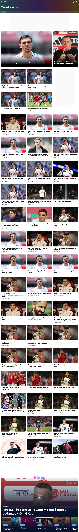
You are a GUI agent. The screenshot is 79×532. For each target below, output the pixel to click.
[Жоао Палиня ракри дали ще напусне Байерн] (65, 355)
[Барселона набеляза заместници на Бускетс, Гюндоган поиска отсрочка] (13, 446)
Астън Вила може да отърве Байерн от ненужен (12, 179)
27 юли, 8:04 (4, 157)
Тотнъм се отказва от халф (62, 201)
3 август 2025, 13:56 (32, 251)
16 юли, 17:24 (4, 181)
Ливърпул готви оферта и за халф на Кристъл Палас (39, 433)
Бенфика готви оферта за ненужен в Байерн (39, 179)
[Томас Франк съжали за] (13, 214)
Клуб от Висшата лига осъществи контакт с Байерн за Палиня (12, 86)
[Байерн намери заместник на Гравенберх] (39, 401)
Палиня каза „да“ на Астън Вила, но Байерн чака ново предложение (12, 109)
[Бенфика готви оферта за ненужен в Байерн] (39, 169)
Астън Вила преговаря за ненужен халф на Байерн (38, 109)
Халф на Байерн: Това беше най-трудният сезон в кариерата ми (37, 342)
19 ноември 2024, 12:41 (32, 390)
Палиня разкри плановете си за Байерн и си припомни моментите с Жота (12, 295)
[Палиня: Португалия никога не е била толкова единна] (39, 214)
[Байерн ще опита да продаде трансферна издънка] (39, 355)
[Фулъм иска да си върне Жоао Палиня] (65, 332)
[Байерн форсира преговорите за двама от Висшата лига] (65, 378)
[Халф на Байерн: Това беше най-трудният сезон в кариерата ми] (39, 332)
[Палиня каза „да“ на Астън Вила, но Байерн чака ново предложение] (13, 99)
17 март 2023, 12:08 (32, 459)
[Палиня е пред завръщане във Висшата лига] (65, 284)
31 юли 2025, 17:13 (5, 274)
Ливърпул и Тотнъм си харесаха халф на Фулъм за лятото (65, 456)
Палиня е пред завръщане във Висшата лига (63, 294)
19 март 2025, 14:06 (58, 368)
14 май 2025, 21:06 (5, 345)
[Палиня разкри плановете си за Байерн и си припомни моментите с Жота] (13, 284)
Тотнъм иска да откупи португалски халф (65, 224)
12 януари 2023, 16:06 (58, 459)
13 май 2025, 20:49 (31, 345)
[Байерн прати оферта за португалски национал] (13, 424)
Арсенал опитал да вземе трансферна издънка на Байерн (39, 294)
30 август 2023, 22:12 (32, 413)
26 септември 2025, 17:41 (59, 227)
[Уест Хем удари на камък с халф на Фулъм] (65, 424)
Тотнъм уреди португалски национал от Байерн (65, 248)
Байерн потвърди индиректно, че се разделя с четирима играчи (13, 132)
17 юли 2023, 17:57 (57, 436)
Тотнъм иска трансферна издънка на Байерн (65, 271)
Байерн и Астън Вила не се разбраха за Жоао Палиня (39, 86)
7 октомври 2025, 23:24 (32, 227)
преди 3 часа (4, 64)
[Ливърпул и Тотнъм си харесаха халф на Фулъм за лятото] (65, 446)
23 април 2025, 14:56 (58, 343)
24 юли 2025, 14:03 (31, 274)
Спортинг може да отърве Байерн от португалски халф (39, 201)
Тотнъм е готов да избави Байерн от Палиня (39, 271)
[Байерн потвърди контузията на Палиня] (39, 378)
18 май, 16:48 (30, 204)
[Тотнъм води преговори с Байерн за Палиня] (65, 169)
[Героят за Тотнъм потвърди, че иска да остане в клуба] (13, 192)
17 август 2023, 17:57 (32, 436)
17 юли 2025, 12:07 (31, 296)
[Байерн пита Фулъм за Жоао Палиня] (65, 401)
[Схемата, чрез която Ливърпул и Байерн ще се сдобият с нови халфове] (13, 401)
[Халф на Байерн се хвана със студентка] (13, 332)
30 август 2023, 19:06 (58, 412)
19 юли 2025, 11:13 (57, 274)
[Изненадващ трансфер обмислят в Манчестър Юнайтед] (39, 308)
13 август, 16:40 (5, 111)
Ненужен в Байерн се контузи (63, 131)
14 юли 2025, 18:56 (57, 296)
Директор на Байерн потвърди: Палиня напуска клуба (37, 248)
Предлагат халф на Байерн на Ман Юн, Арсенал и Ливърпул (13, 365)
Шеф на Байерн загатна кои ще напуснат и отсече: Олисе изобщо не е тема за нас (39, 156)
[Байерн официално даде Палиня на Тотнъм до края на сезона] (13, 238)
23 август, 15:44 (57, 64)
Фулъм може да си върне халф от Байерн (11, 318)
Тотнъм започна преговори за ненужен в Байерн (11, 271)
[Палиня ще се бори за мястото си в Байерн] (13, 145)
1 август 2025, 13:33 (58, 251)
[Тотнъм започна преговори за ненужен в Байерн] (13, 261)
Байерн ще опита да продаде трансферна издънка (36, 365)
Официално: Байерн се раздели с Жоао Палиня (20, 63)
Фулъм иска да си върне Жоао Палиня (65, 342)
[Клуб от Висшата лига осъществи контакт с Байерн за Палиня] (13, 76)
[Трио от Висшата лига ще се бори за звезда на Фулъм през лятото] (39, 446)
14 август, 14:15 (31, 89)
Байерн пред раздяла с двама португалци (10, 388)
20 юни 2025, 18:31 (5, 321)
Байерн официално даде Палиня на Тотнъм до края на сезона (12, 248)
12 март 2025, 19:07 (6, 390)
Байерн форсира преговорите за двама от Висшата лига (64, 388)
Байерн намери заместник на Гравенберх (36, 411)
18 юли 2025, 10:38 (5, 298)
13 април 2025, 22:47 (32, 368)
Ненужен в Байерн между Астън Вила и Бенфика (65, 155)
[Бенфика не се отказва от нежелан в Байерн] (39, 122)
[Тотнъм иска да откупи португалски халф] (65, 214)
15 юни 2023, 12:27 (5, 459)
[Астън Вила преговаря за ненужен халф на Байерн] (39, 99)
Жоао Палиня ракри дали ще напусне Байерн (65, 365)
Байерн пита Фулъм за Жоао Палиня (64, 410)
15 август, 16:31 (5, 89)
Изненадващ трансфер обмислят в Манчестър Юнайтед (38, 318)
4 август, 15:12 (5, 134)
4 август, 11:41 (31, 134)
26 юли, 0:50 (30, 158)
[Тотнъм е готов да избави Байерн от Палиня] (39, 261)
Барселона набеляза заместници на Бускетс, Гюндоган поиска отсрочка (13, 456)
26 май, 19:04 (4, 204)
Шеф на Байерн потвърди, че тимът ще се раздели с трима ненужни (65, 62)
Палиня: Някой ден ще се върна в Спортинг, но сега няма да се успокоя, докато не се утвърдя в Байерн (65, 319)
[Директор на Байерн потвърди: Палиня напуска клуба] (39, 238)
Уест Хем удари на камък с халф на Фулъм (64, 433)
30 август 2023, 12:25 (6, 436)
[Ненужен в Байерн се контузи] (65, 122)
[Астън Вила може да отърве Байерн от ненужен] (13, 169)
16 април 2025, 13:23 (5, 368)
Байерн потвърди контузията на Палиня (38, 388)
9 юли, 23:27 (30, 181)
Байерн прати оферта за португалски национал (9, 433)
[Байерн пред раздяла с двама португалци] (13, 378)
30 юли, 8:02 (56, 133)
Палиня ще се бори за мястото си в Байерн (12, 155)
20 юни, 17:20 (56, 181)
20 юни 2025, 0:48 (31, 321)
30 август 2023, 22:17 (6, 413)
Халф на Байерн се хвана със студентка (10, 342)
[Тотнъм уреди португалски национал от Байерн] (65, 238)
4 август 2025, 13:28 (6, 251)
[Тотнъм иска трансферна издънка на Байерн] (65, 261)
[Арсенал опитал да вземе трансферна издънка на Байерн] (39, 284)
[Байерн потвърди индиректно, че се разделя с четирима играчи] (13, 122)
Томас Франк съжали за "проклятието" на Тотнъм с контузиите (10, 225)
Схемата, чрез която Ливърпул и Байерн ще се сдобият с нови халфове (13, 411)
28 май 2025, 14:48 (57, 322)
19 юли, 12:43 (56, 157)
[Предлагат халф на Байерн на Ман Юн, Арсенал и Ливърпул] (13, 355)
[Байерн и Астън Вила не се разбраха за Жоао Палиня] (39, 76)
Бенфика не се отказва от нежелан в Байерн (39, 132)
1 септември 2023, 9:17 (58, 390)
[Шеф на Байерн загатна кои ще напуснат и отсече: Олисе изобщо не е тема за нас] (39, 145)
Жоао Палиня (9, 6)
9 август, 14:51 (31, 111)
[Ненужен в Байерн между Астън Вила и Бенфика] (65, 145)
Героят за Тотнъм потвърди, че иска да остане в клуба (13, 201)
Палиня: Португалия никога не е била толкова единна (39, 224)
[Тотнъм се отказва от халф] (65, 192)
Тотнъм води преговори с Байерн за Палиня (65, 179)
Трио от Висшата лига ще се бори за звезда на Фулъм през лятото (39, 456)
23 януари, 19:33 (5, 228)
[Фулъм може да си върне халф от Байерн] (13, 308)
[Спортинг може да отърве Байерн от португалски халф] (39, 192)
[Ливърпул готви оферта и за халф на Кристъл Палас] (39, 424)
